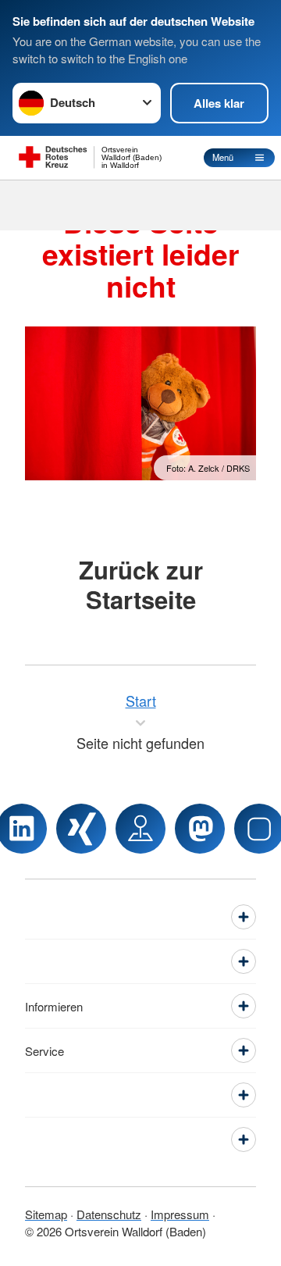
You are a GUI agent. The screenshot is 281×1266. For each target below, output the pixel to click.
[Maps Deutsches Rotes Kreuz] (140, 829)
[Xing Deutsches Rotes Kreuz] (81, 829)
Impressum (180, 1214)
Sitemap (46, 1214)
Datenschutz (108, 1214)
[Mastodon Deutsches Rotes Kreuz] (200, 829)
